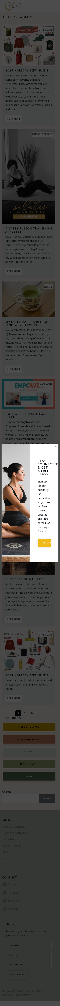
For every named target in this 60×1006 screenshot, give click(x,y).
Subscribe (46, 543)
